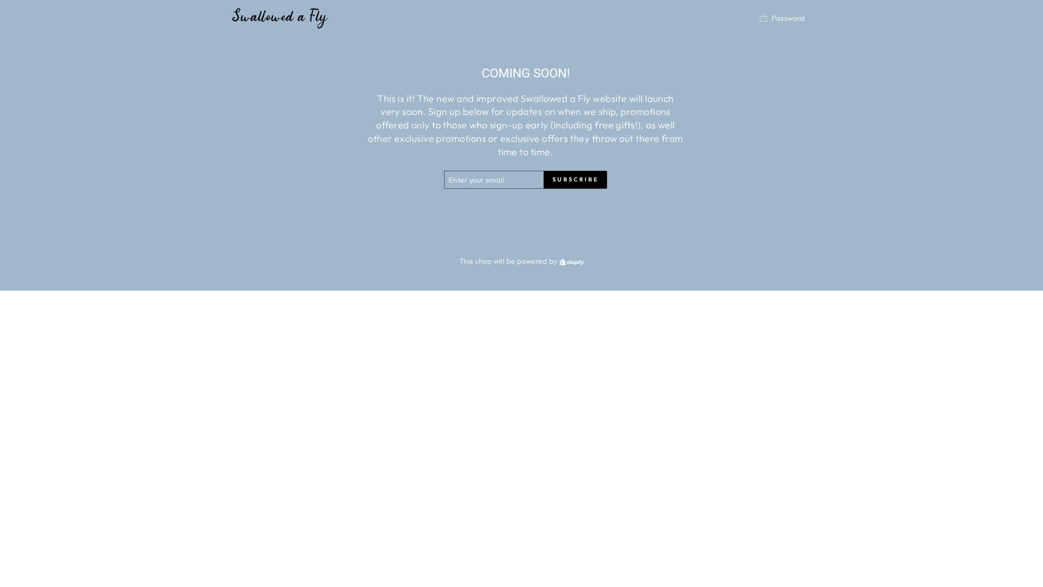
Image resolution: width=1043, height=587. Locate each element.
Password (788, 18)
